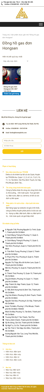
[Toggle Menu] (41, 24)
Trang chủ (6, 35)
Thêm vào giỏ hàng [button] (11, 94)
